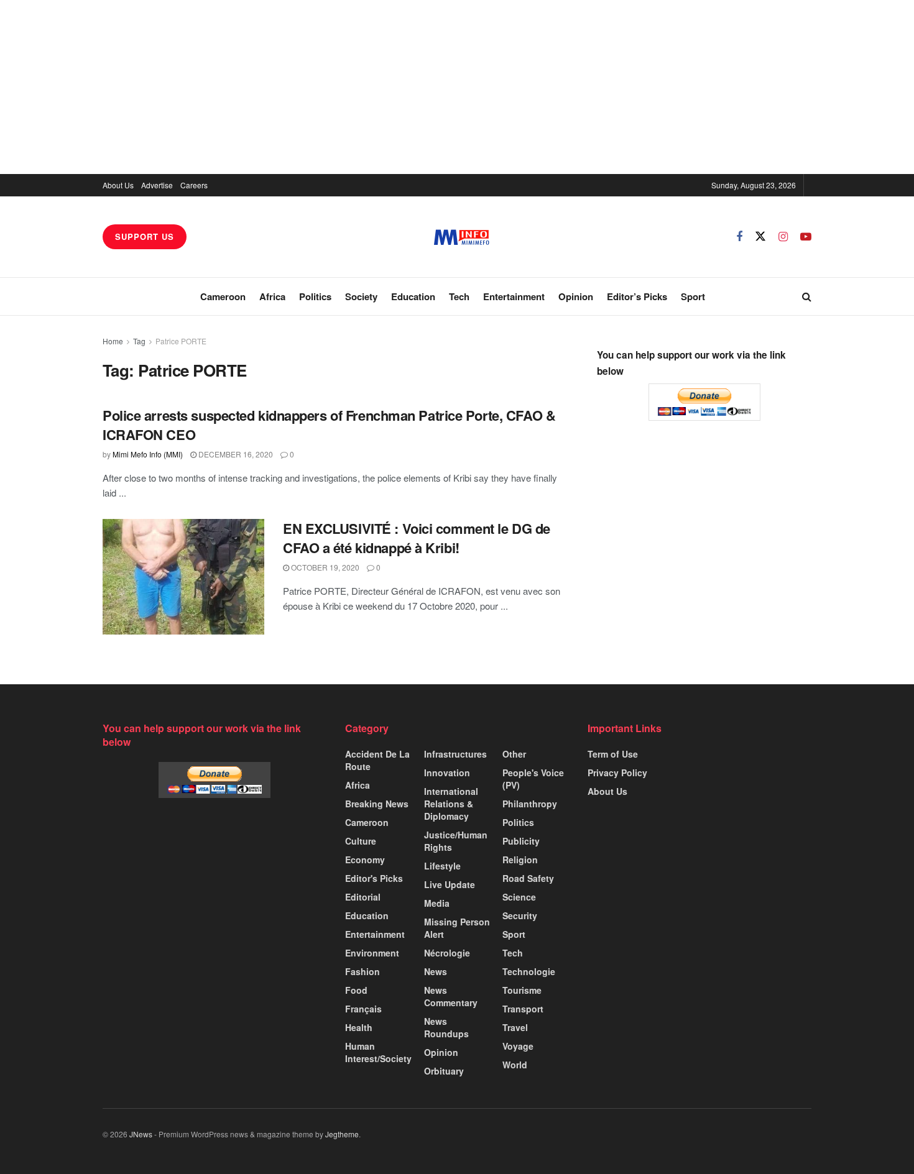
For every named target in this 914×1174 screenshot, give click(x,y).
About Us (118, 185)
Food (356, 990)
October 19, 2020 (324, 567)
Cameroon (223, 296)
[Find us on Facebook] (739, 237)
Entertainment (514, 296)
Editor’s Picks (637, 296)
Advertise (157, 185)
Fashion (362, 971)
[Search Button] (806, 296)
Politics (315, 296)
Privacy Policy (617, 772)
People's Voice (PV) (533, 778)
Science (519, 897)
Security (519, 915)
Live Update (449, 884)
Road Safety (528, 878)
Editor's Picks (374, 878)
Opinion (575, 296)
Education (413, 296)
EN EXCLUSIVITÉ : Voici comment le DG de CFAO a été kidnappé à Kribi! (416, 537)
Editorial (363, 897)
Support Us (144, 236)
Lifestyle (442, 866)
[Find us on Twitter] (760, 236)
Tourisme (522, 990)
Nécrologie (447, 953)
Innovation (447, 772)
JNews (140, 1134)
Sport (693, 296)
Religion (520, 859)
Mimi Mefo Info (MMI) (148, 454)
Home (113, 341)
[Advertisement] (457, 87)
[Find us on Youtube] (805, 237)
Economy (365, 859)
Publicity (521, 841)
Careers (194, 185)
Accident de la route (377, 760)
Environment (372, 953)
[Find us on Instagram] (783, 237)
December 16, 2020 (234, 454)
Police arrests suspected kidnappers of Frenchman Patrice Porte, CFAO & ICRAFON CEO (329, 424)
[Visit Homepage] (461, 237)
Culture (360, 841)
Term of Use (613, 754)
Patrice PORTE (180, 341)
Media (437, 903)
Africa (272, 296)
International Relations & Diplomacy (451, 803)
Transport (522, 1008)
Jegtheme (342, 1134)
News (435, 971)
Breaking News (377, 803)
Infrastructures (455, 754)
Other (514, 754)
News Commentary (451, 996)
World (514, 1064)
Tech (459, 296)
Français (363, 1008)
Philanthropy (529, 803)
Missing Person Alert (457, 927)
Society (361, 296)
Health (358, 1027)
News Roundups (446, 1027)
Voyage (517, 1046)
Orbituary (444, 1071)
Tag (139, 341)
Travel (515, 1027)
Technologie (528, 971)
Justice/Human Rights (455, 840)
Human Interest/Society (378, 1052)
